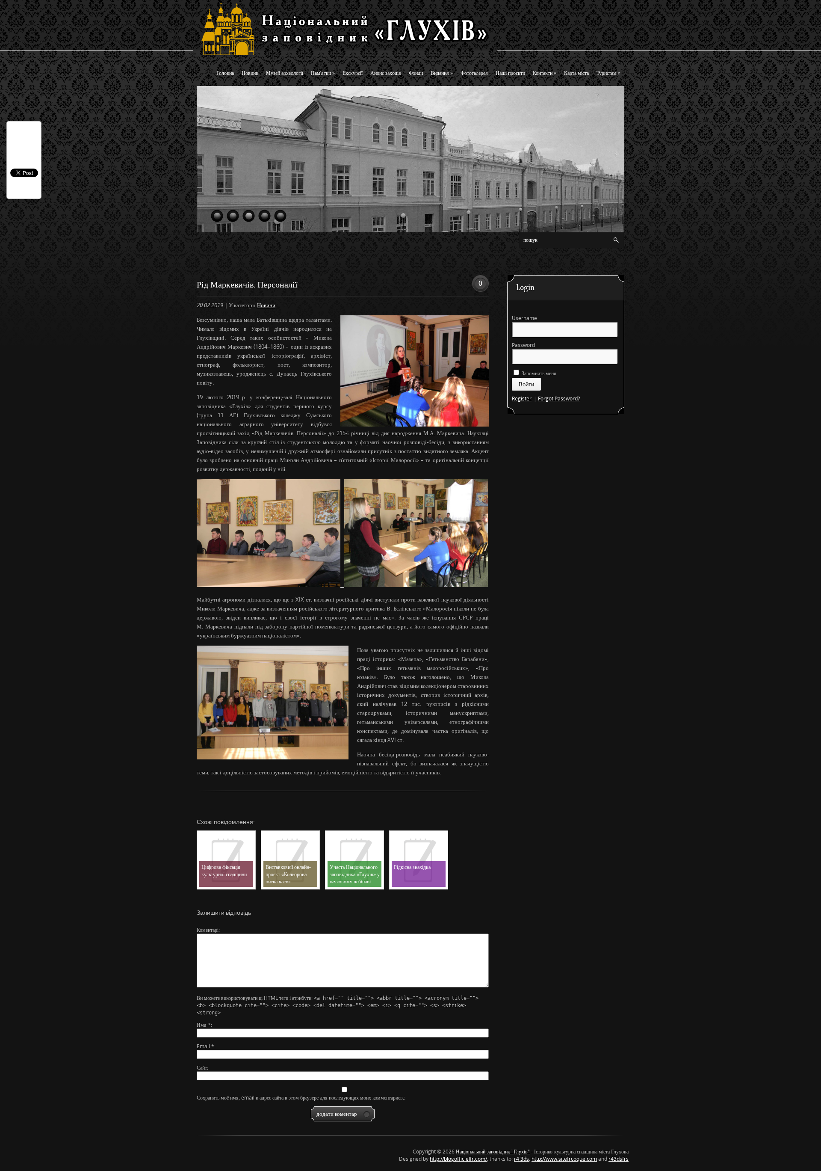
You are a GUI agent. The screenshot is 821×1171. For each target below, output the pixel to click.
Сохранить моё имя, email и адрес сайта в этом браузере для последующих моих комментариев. (300, 1097)
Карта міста (576, 73)
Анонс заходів (385, 73)
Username (524, 318)
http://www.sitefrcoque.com (564, 1158)
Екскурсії (353, 73)
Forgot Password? (559, 398)
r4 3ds (521, 1158)
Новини (250, 73)
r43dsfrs (618, 1158)
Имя (204, 1025)
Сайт (202, 1067)
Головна (225, 73)
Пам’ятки (323, 73)
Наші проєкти (510, 73)
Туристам (608, 73)
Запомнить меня (538, 373)
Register (522, 398)
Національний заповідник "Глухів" (493, 1151)
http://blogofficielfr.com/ (458, 1158)
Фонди (416, 73)
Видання (442, 73)
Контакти (544, 73)
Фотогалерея (474, 73)
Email (205, 1046)
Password (523, 345)
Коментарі (208, 930)
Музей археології (284, 73)
